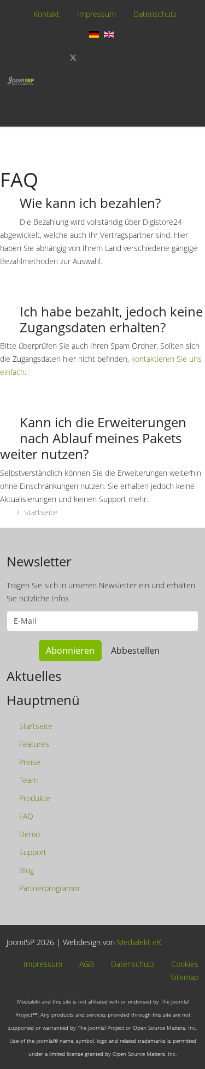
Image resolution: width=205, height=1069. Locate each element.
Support (31, 852)
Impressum (96, 14)
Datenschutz (155, 14)
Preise (28, 762)
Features (33, 744)
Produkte (33, 798)
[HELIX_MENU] (195, 99)
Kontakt (46, 14)
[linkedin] (127, 57)
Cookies (183, 964)
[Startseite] (20, 81)
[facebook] (55, 57)
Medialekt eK (139, 942)
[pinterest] (92, 57)
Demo (28, 834)
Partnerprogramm (48, 888)
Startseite (34, 726)
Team (27, 780)
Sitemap (183, 977)
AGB (85, 964)
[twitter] (73, 57)
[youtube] (109, 57)
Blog (25, 870)
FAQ (25, 816)
